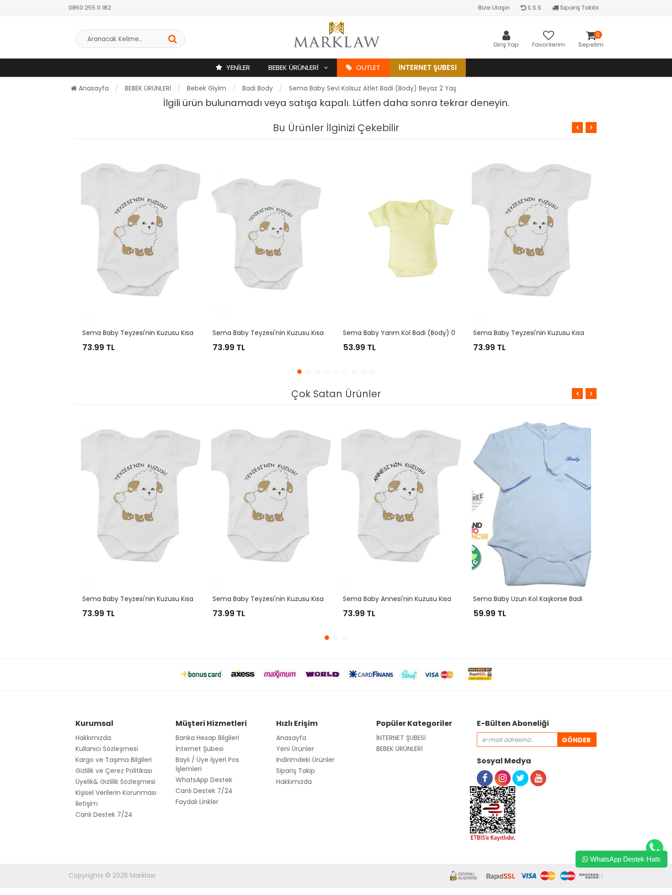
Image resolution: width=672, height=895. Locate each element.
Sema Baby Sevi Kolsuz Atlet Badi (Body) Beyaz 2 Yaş (372, 88)
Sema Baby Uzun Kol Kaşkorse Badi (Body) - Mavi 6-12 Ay (563, 598)
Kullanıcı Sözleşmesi (106, 748)
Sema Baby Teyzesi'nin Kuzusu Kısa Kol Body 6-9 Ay (294, 598)
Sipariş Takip (295, 770)
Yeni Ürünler (295, 748)
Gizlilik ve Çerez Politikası (113, 770)
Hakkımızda (93, 737)
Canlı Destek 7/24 (104, 814)
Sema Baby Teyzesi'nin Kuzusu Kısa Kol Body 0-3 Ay (163, 332)
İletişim (86, 803)
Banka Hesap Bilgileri (207, 737)
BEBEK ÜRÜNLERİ (294, 67)
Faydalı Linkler (197, 801)
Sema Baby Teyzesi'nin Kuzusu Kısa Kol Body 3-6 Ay (554, 332)
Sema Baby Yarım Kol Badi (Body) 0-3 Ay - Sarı (417, 332)
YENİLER (237, 67)
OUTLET (367, 67)
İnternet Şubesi (428, 67)
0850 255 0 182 (90, 7)
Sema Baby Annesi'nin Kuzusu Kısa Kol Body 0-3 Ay (422, 598)
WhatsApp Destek (204, 779)
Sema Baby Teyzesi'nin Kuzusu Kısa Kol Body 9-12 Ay (295, 332)
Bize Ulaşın (494, 7)
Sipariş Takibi (579, 7)
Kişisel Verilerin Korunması (115, 792)
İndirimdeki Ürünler (305, 759)
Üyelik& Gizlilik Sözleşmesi (115, 781)
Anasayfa (93, 88)
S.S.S (533, 7)
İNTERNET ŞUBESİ (401, 737)
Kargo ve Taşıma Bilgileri (113, 759)
